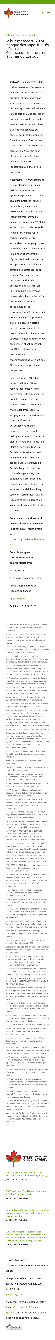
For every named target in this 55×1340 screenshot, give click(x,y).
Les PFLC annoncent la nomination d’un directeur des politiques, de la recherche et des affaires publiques (27, 754)
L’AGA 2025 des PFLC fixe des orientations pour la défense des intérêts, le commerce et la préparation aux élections (27, 868)
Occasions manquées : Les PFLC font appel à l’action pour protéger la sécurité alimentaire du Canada (26, 933)
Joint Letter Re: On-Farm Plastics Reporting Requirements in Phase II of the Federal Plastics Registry (27, 1212)
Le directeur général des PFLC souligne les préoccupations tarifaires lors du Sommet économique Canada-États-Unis (24, 893)
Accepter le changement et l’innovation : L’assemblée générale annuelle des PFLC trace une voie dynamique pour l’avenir (27, 1094)
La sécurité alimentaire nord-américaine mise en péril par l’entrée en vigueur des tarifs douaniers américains (26, 902)
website (10, 1312)
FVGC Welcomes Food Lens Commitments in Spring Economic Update (27, 1193)
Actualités (11, 34)
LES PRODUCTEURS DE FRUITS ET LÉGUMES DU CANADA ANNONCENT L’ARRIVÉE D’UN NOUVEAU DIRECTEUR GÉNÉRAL (27, 981)
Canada (34, 1307)
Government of (21, 1307)
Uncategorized (27, 34)
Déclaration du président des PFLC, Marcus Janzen (27, 729)
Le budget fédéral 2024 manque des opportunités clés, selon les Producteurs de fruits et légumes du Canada (27, 1072)
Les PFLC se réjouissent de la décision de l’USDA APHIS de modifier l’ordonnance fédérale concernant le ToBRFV (26, 1031)
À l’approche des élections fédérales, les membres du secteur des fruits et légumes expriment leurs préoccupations (27, 950)
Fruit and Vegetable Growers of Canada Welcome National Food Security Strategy (26, 1174)
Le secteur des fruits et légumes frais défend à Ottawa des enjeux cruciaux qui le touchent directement (26, 1041)
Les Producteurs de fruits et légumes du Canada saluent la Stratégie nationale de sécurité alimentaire (26, 627)
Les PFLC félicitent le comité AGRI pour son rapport (27, 1025)
